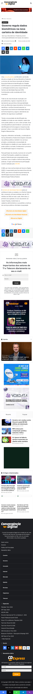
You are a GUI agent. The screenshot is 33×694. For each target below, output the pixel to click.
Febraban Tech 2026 (7, 607)
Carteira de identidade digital (16, 211)
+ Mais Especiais (5, 638)
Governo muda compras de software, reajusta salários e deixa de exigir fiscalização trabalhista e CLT (8, 508)
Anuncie (3, 545)
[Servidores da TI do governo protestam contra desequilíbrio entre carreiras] (24, 499)
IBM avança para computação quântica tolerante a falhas (19, 431)
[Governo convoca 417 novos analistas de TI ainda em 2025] (24, 480)
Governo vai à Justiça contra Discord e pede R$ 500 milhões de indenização (21, 422)
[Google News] (16, 224)
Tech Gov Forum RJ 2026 (8, 625)
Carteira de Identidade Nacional (12, 190)
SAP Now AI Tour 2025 (7, 636)
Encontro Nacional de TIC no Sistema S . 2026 (14, 615)
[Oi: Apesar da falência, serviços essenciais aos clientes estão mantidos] (6, 440)
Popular (25, 414)
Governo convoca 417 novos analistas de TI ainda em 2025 (23, 487)
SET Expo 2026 (5, 609)
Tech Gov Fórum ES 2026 (8, 623)
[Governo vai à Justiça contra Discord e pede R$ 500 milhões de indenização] (6, 422)
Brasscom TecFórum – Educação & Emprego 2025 (15, 633)
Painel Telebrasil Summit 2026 (9, 617)
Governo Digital (17, 218)
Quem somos (4, 542)
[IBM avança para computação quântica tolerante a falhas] (6, 431)
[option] (16, 351)
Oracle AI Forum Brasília (7, 628)
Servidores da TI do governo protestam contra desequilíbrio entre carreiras (23, 507)
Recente (8, 414)
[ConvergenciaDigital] (10, 3)
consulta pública (9, 77)
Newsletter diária (5, 550)
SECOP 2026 (4, 612)
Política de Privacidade (7, 547)
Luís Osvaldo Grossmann (9, 41)
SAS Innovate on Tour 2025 (8, 631)
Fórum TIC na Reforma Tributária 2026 (11, 620)
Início (4, 18)
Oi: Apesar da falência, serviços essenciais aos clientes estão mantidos (20, 439)
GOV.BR (17, 164)
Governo (9, 18)
